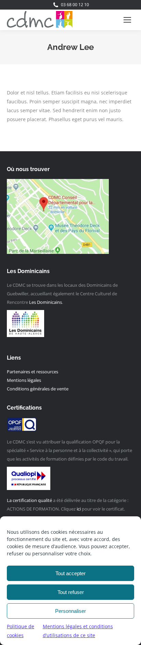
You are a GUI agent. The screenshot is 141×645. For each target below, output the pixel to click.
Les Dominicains (45, 302)
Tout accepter (70, 573)
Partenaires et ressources (33, 372)
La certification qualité (29, 500)
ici (79, 509)
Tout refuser (70, 592)
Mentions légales (24, 380)
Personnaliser (70, 611)
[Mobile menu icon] (127, 20)
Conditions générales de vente (37, 389)
